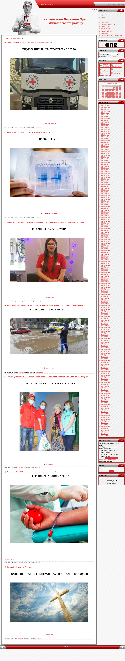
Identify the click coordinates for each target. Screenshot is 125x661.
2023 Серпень (105, 369)
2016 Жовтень (105, 219)
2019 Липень (104, 279)
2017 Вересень (105, 239)
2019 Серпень (105, 281)
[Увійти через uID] (107, 45)
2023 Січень (104, 357)
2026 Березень (105, 426)
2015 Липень (104, 191)
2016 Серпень (105, 215)
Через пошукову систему (110, 454)
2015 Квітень (104, 186)
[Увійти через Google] (115, 45)
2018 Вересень (105, 261)
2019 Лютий (104, 270)
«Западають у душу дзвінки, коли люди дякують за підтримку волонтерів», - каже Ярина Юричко (45, 222)
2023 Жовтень (105, 373)
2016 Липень (104, 213)
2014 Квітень (104, 164)
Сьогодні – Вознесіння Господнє (19, 567)
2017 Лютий (104, 226)
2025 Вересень (105, 415)
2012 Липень (104, 125)
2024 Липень (104, 390)
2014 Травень (105, 166)
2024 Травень (105, 386)
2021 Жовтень (105, 329)
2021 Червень (105, 322)
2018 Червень (105, 256)
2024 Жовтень (105, 395)
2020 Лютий (104, 292)
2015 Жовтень (105, 197)
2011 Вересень (105, 107)
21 (111, 95)
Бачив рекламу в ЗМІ (108, 450)
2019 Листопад (105, 287)
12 (106, 92)
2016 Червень (105, 212)
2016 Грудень (105, 223)
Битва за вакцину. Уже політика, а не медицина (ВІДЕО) (28, 132)
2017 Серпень (105, 237)
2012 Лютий (104, 116)
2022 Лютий (104, 336)
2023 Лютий (104, 358)
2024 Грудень (105, 399)
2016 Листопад (105, 221)
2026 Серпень (105, 435)
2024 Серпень (105, 391)
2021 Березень (105, 316)
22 (114, 95)
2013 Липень (104, 147)
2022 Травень (105, 342)
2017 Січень (104, 224)
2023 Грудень (105, 377)
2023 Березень (105, 360)
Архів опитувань (112, 459)
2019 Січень (104, 268)
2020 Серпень (105, 303)
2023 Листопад (105, 375)
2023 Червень (105, 366)
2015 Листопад (105, 199)
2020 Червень (105, 300)
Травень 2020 (111, 83)
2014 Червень (105, 168)
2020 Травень (105, 298)
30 (117, 97)
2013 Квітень (104, 142)
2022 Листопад (105, 353)
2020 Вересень (105, 305)
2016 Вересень (105, 217)
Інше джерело (106, 456)
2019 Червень (105, 278)
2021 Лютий (104, 314)
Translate (114, 56)
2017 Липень (104, 235)
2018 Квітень (104, 252)
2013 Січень (104, 136)
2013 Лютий (104, 138)
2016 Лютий (104, 204)
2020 (12, 38)
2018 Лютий (104, 248)
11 (103, 92)
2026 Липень (104, 434)
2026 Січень (104, 423)
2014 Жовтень (105, 175)
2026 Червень (105, 432)
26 (106, 97)
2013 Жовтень (105, 153)
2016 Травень (105, 210)
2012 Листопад (105, 133)
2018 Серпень (105, 259)
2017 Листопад (105, 243)
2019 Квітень (104, 274)
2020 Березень (105, 294)
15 (114, 92)
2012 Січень (104, 114)
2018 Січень (104, 246)
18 (103, 95)
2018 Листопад (105, 265)
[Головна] (92, 9)
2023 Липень (104, 368)
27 (108, 97)
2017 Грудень (105, 245)
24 (120, 95)
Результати (102, 459)
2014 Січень (104, 158)
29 (114, 97)
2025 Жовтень (105, 417)
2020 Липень (104, 301)
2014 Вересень (105, 173)
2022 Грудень (105, 355)
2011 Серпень (105, 105)
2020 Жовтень (105, 307)
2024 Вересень (105, 393)
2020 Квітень (104, 296)
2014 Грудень (105, 179)
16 (117, 92)
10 (120, 90)
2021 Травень (105, 320)
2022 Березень (105, 338)
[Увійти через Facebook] (111, 45)
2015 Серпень (105, 193)
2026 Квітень (104, 428)
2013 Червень (105, 146)
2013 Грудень (105, 157)
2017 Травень (105, 232)
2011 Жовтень (105, 109)
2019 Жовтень (105, 285)
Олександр (20, 127)
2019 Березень (105, 272)
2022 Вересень (105, 349)
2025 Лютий (104, 402)
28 (111, 97)
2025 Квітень (104, 406)
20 (108, 95)
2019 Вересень (105, 283)
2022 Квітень (104, 340)
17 (120, 92)
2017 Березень (105, 228)
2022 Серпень (105, 347)
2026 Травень (105, 430)
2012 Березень (105, 118)
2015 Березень (105, 184)
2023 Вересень (105, 371)
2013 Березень (105, 140)
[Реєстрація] (94, 9)
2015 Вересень (105, 195)
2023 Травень (105, 364)
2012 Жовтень (105, 131)
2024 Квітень (104, 384)
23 (117, 95)
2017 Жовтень (105, 241)
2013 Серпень (105, 149)
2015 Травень (105, 188)
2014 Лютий (104, 160)
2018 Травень (105, 254)
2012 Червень (105, 124)
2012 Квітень (104, 120)
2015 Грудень (105, 201)
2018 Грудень (105, 267)
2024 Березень (105, 382)
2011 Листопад (105, 111)
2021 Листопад (105, 331)
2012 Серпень (105, 127)
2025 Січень (104, 401)
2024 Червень (105, 388)
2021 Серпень (105, 325)
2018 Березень (105, 250)
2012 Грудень (105, 135)
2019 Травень (105, 276)
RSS (53, 4)
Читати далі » (50, 124)
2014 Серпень (105, 171)
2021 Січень (104, 313)
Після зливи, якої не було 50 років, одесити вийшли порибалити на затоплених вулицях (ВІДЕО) (45, 305)
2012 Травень (105, 122)
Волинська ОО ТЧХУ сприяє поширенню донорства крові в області (33, 472)
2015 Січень (104, 180)
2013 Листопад (105, 155)
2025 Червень (105, 410)
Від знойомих (106, 452)
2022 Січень (104, 335)
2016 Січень (104, 202)
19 (106, 95)
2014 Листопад (105, 177)
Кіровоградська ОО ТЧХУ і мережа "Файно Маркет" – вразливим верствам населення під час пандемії (47, 377)
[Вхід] (96, 9)
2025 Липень (104, 412)
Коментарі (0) (37, 127)
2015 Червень (105, 190)
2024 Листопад (105, 397)
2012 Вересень (105, 129)
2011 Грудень (105, 113)
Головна (6, 38)
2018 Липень (104, 257)
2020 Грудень (105, 311)
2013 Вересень (105, 151)
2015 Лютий (104, 182)
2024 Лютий (104, 380)
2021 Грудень (105, 333)
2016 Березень (105, 206)
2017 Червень (105, 234)
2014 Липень (104, 169)
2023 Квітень (104, 362)
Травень (17, 38)
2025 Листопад (105, 419)
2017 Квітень (104, 230)
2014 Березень (105, 162)
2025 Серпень (105, 413)
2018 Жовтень (105, 263)
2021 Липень (104, 324)
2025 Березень (105, 404)
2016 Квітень (104, 208)
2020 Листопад (105, 309)
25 (103, 97)
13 (108, 92)
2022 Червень (105, 344)
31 (120, 97)
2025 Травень (105, 408)
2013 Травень (105, 144)
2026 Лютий (104, 424)
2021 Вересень (105, 327)
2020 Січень (104, 290)
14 (111, 92)
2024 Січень (104, 379)
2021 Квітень (104, 318)
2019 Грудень (105, 289)
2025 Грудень (105, 421)
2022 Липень (104, 346)
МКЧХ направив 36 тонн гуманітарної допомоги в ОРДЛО (29, 42)
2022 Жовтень (105, 351)
